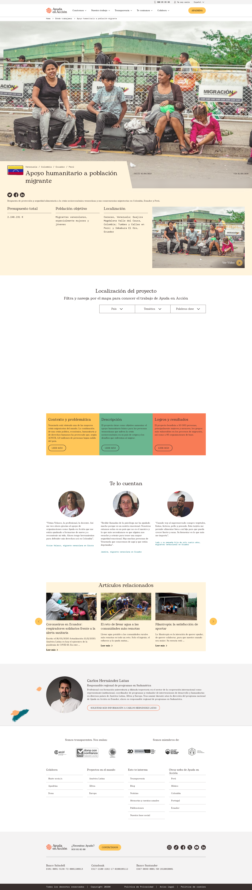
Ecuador (60, 166)
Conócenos (78, 10)
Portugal (175, 800)
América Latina (97, 778)
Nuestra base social (140, 815)
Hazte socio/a (55, 778)
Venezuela (31, 166)
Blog (132, 786)
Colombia (46, 166)
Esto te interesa (138, 770)
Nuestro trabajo (99, 10)
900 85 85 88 (163, 2)
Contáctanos (110, 847)
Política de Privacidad (138, 887)
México (174, 786)
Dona (51, 793)
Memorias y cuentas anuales (144, 800)
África (92, 786)
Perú (71, 166)
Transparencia (122, 10)
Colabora (162, 10)
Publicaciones (137, 808)
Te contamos (143, 10)
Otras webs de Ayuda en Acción (184, 771)
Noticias (134, 793)
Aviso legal (167, 887)
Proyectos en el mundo (101, 770)
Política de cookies (193, 887)
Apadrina (53, 786)
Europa (93, 793)
